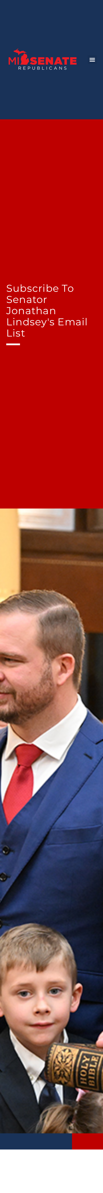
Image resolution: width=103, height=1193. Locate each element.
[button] (92, 59)
